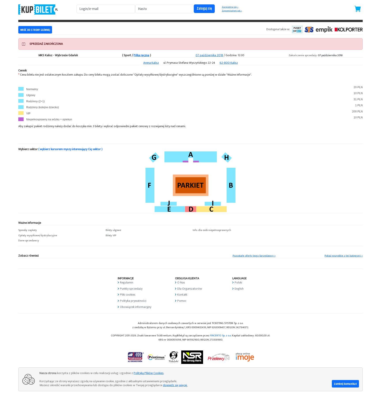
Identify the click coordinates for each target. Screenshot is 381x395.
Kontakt (182, 294)
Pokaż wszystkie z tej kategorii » (344, 255)
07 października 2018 (209, 55)
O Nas (181, 282)
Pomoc (181, 300)
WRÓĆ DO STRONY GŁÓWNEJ (35, 30)
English (239, 288)
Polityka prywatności (133, 300)
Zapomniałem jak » (232, 11)
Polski (238, 282)
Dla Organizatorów (189, 288)
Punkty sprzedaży (131, 288)
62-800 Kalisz (229, 62)
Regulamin (126, 282)
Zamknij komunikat (345, 384)
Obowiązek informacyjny (135, 306)
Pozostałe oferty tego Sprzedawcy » (254, 255)
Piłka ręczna (141, 55)
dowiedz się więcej (175, 385)
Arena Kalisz (151, 62)
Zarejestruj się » (230, 7)
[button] (59, 230)
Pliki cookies (127, 294)
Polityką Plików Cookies (149, 373)
